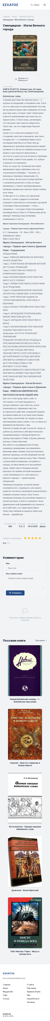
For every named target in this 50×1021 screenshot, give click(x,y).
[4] (36, 538)
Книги (14, 17)
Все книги (40, 640)
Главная (6, 17)
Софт (5, 995)
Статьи (6, 999)
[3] (32, 538)
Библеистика (26, 89)
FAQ (28, 995)
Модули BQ (8, 992)
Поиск (36, 5)
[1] (25, 538)
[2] (29, 538)
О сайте (30, 985)
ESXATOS (8, 973)
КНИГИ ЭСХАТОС (27, 17)
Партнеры (31, 988)
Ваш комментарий (14, 574)
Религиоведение (36, 91)
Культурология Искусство (15, 91)
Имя (8, 563)
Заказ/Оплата (33, 999)
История (37, 89)
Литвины (31, 1002)
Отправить (17, 593)
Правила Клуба (33, 992)
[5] (40, 538)
